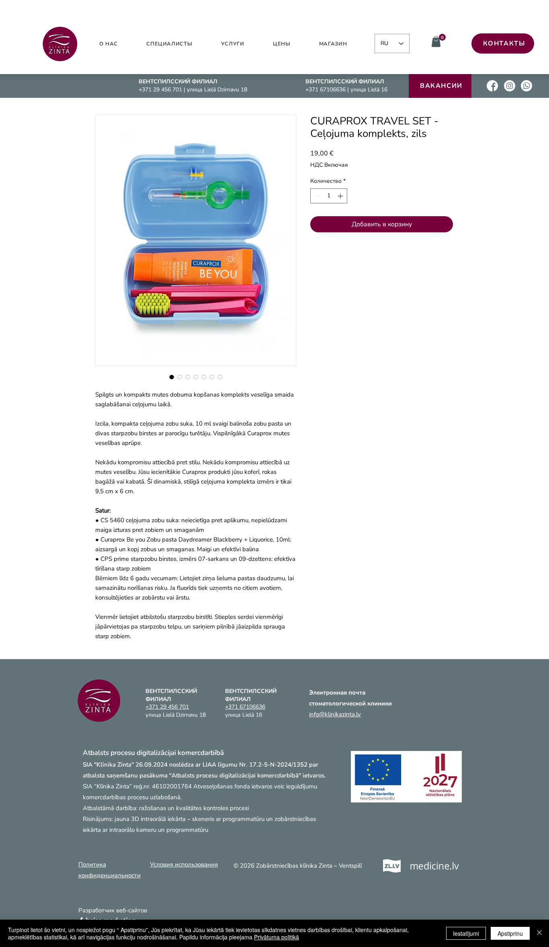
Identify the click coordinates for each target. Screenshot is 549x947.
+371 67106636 (326, 89)
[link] (442, 37)
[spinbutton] (329, 196)
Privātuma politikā (276, 937)
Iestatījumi (466, 933)
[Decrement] (316, 196)
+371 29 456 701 (161, 89)
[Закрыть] (539, 933)
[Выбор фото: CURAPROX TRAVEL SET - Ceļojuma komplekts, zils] (172, 377)
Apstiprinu (510, 933)
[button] (232, 44)
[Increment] (341, 196)
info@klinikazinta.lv (335, 714)
